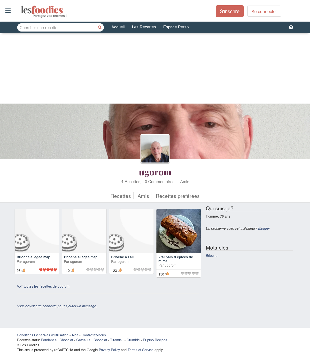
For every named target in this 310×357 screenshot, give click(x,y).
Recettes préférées (178, 195)
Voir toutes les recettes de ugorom (43, 286)
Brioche (211, 255)
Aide (75, 335)
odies (21, 9)
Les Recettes (144, 27)
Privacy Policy (109, 349)
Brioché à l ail (122, 256)
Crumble (133, 339)
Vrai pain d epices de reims (175, 258)
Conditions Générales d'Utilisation (43, 335)
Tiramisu (117, 339)
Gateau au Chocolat (91, 339)
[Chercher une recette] (99, 27)
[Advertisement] (155, 70)
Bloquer (264, 228)
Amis (143, 195)
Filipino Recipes (155, 339)
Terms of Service (141, 349)
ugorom (155, 172)
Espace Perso (176, 27)
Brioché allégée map (33, 256)
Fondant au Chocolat (57, 339)
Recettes (120, 195)
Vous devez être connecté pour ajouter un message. (57, 305)
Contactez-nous (94, 335)
